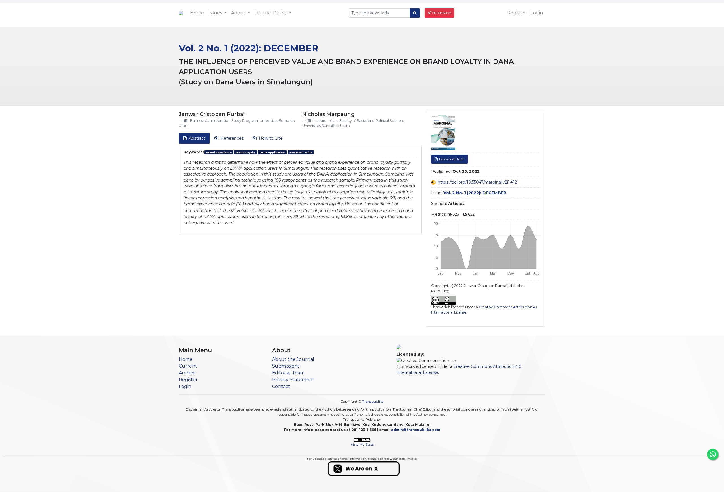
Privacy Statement (293, 379)
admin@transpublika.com (415, 430)
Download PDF (451, 159)
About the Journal (293, 359)
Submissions (285, 366)
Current (188, 366)
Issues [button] (215, 13)
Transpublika (373, 401)
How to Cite (271, 138)
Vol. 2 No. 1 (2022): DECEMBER (248, 48)
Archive (187, 373)
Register (516, 13)
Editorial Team (288, 373)
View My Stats (362, 444)
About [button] (239, 13)
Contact (281, 386)
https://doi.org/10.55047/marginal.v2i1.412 (477, 182)
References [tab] (232, 138)
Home (197, 13)
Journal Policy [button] (271, 13)
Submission (441, 12)
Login (537, 13)
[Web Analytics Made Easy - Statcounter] (362, 439)
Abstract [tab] (197, 138)
